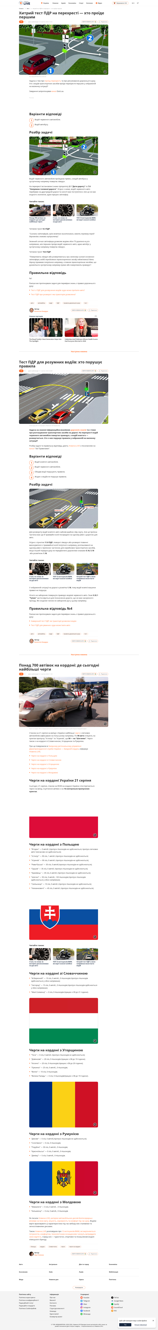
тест (85, 303)
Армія (63, 3)
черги (77, 733)
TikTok (116, 1298)
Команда (53, 1311)
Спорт (81, 3)
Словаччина (53, 1246)
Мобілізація (113, 1272)
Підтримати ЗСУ (121, 3)
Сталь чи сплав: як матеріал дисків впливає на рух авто (62, 220)
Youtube (86, 1298)
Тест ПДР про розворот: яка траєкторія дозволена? (53, 294)
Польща (33, 1246)
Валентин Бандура (41, 311)
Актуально (53, 1264)
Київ (50, 1272)
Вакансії (53, 1300)
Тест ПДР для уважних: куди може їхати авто (50, 625)
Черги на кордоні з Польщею (44, 756)
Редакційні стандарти (27, 1306)
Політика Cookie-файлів (27, 1308)
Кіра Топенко (39, 1255)
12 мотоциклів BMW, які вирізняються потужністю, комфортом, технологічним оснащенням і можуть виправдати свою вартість (62, 1234)
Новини (55, 3)
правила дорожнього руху (72, 303)
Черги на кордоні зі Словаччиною (46, 760)
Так (125, 1325)
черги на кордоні (74, 1246)
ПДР (58, 303)
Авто (28, 8)
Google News (118, 1301)
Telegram (86, 1301)
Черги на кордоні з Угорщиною (45, 764)
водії (50, 303)
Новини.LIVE (74, 446)
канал (53, 91)
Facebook (86, 1311)
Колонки (89, 3)
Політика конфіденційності (29, 1300)
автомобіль (41, 303)
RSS (115, 1311)
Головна (21, 8)
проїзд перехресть (53, 81)
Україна (46, 3)
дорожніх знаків (78, 430)
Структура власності (57, 1308)
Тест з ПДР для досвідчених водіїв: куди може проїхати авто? (58, 290)
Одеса (81, 1280)
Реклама (53, 1306)
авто (32, 303)
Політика (112, 1280)
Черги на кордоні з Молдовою (44, 772)
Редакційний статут (26, 1303)
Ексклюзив (23, 1272)
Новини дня (53, 1280)
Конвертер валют (56, 1317)
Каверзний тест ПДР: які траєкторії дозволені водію (53, 621)
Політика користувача (27, 1297)
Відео (100, 3)
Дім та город (84, 1264)
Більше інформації (141, 1325)
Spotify (116, 1304)
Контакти (53, 1303)
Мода (21, 1280)
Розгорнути (79, 1287)
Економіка (72, 3)
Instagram (87, 1307)
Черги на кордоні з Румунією (44, 768)
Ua (133, 3)
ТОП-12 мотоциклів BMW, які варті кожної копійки (86, 219)
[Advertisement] (62, 103)
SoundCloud (118, 1307)
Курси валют (54, 1314)
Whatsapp (86, 1314)
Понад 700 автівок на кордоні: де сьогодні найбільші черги (37, 220)
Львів (81, 1272)
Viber (85, 1304)
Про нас (53, 1297)
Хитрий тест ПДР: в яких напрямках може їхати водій (86, 578)
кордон (42, 1246)
